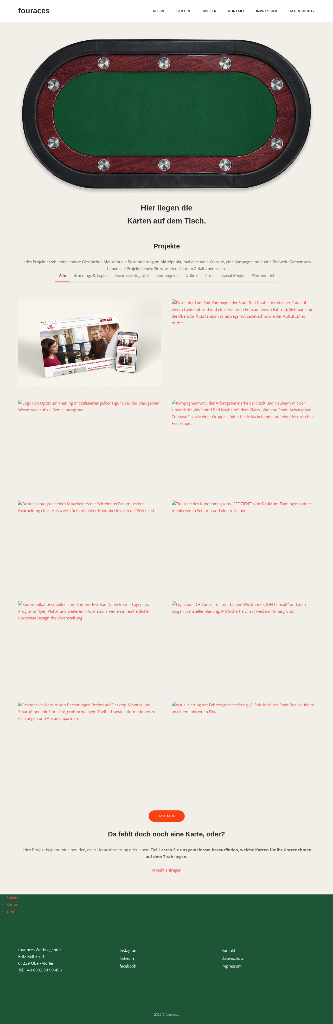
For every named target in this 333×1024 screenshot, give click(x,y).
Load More (166, 816)
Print (209, 275)
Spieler (209, 11)
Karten (183, 11)
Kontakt (236, 11)
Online (191, 275)
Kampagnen (167, 275)
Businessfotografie (132, 275)
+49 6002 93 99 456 (43, 969)
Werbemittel (263, 275)
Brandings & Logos (90, 275)
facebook (128, 966)
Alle (62, 275)
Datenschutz (302, 11)
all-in (158, 11)
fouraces (34, 11)
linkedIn (127, 958)
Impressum (266, 11)
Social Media (233, 275)
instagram (129, 950)
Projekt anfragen (166, 870)
